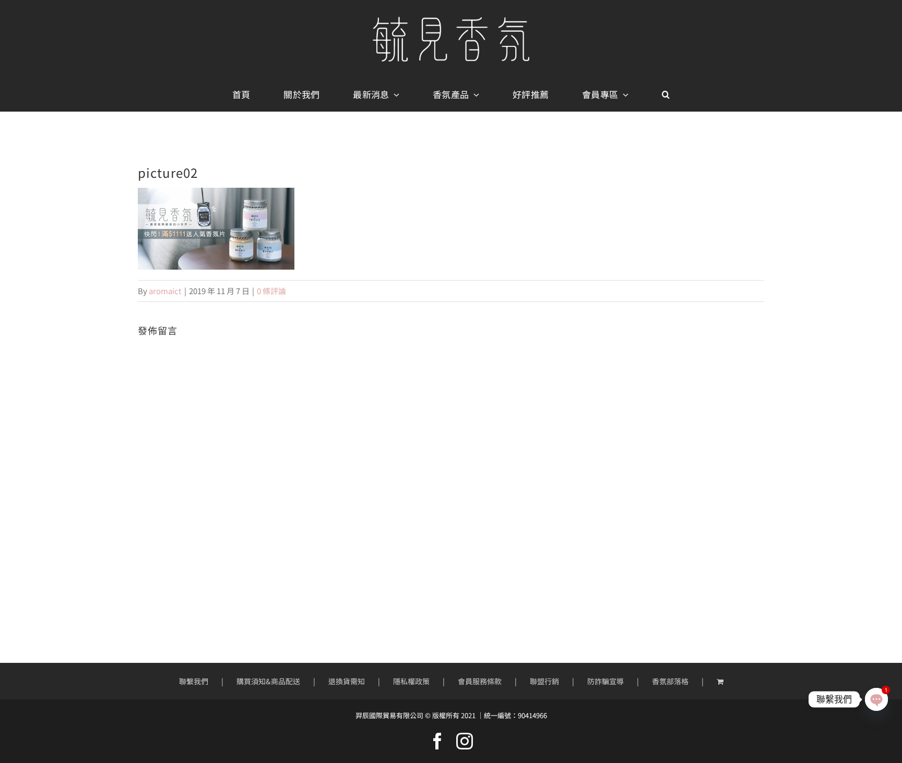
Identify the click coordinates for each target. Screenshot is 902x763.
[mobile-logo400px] (451, 20)
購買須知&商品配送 (268, 681)
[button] (666, 95)
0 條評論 (271, 290)
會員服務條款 (480, 681)
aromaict (165, 290)
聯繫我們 (193, 681)
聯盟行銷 (544, 681)
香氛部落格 (670, 681)
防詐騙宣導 (605, 681)
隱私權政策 (411, 681)
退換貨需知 (346, 681)
